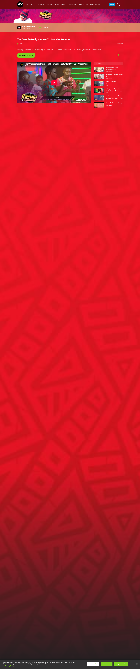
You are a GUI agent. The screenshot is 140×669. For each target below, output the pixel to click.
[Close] (137, 664)
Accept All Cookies (121, 664)
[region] (70, 664)
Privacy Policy (9, 666)
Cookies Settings (93, 664)
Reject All (106, 664)
